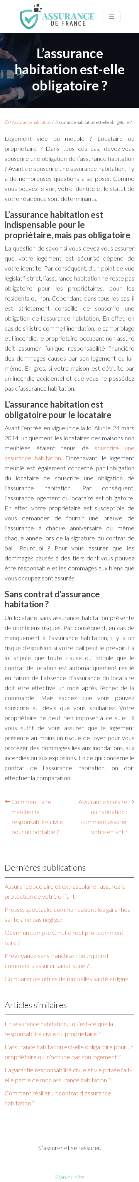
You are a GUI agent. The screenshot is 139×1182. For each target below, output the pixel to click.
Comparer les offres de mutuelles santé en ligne (67, 978)
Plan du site (70, 1176)
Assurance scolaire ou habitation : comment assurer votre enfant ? (102, 816)
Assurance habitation (31, 122)
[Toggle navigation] (111, 17)
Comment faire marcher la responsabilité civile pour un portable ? (37, 816)
